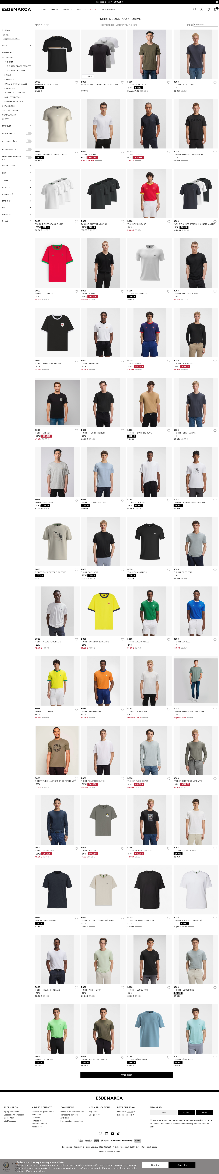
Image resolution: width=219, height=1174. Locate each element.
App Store (93, 1112)
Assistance (37, 1127)
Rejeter (155, 1165)
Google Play (94, 1115)
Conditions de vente (69, 1115)
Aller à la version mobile (109, 1152)
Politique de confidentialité (72, 1112)
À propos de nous (11, 1112)
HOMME (204, 1113)
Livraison (36, 1118)
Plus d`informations (35, 1171)
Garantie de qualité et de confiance (43, 1113)
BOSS (111, 25)
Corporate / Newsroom (14, 1115)
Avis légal (64, 1118)
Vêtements (121, 25)
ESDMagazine (10, 1121)
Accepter (182, 1165)
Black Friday (9, 1118)
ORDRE (190, 25)
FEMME (186, 1113)
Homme (104, 25)
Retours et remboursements (39, 1122)
